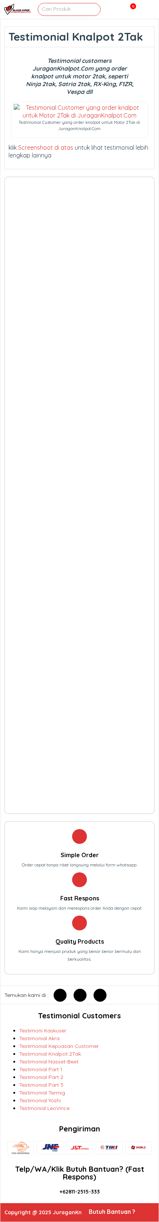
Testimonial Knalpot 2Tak (50, 1053)
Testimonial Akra (39, 1038)
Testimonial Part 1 (40, 1069)
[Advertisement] (79, 495)
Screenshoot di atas (45, 147)
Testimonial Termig (42, 1092)
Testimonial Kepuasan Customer (59, 1046)
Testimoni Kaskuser (42, 1030)
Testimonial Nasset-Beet (48, 1061)
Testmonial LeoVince (44, 1108)
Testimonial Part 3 (41, 1085)
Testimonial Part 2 (41, 1077)
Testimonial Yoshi (40, 1100)
